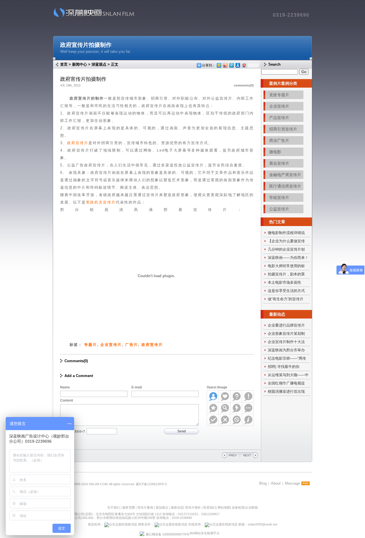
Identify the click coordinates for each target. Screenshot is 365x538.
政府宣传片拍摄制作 (85, 45)
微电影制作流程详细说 (286, 233)
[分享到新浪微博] (225, 65)
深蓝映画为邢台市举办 (286, 350)
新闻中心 (79, 64)
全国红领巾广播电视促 (286, 383)
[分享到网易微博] (244, 65)
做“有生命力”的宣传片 (285, 299)
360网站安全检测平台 (204, 533)
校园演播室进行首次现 (286, 391)
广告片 (131, 344)
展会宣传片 (279, 163)
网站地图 (224, 507)
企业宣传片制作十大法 (286, 342)
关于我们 (113, 507)
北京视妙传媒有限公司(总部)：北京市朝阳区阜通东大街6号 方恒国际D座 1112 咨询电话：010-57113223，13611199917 (136, 514)
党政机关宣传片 (101, 202)
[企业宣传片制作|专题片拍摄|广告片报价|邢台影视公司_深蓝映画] (92, 17)
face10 (224, 420)
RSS (305, 483)
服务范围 (129, 507)
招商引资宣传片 (283, 129)
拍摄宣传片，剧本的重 (286, 274)
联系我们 (209, 507)
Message (292, 483)
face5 (212, 408)
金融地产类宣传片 (285, 174)
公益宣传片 (279, 209)
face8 (248, 408)
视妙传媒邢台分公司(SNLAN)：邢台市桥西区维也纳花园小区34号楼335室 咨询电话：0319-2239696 (122, 517)
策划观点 (162, 507)
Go (303, 72)
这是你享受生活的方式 (286, 291)
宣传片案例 (145, 507)
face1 (212, 396)
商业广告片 (279, 140)
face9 (212, 420)
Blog (263, 483)
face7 (236, 408)
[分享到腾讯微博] (231, 65)
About (276, 483)
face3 (236, 396)
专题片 (90, 344)
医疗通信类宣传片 (285, 186)
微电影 (275, 152)
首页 (64, 64)
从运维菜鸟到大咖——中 (288, 375)
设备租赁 (238, 507)
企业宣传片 (111, 344)
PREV (233, 455)
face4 (248, 396)
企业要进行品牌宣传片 (286, 325)
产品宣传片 (279, 117)
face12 (248, 420)
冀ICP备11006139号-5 (151, 484)
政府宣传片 (77, 143)
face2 (224, 396)
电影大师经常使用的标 (286, 266)
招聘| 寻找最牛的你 (283, 366)
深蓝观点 (99, 64)
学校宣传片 (279, 197)
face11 (236, 420)
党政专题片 (279, 94)
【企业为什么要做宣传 (286, 241)
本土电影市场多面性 (284, 282)
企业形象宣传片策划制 (286, 333)
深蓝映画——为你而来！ (288, 257)
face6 (224, 408)
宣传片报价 (193, 507)
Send (181, 431)
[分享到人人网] (237, 65)
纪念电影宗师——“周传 (287, 358)
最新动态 (177, 507)
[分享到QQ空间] (219, 65)
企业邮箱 (251, 507)
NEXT (247, 455)
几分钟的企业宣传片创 (286, 249)
